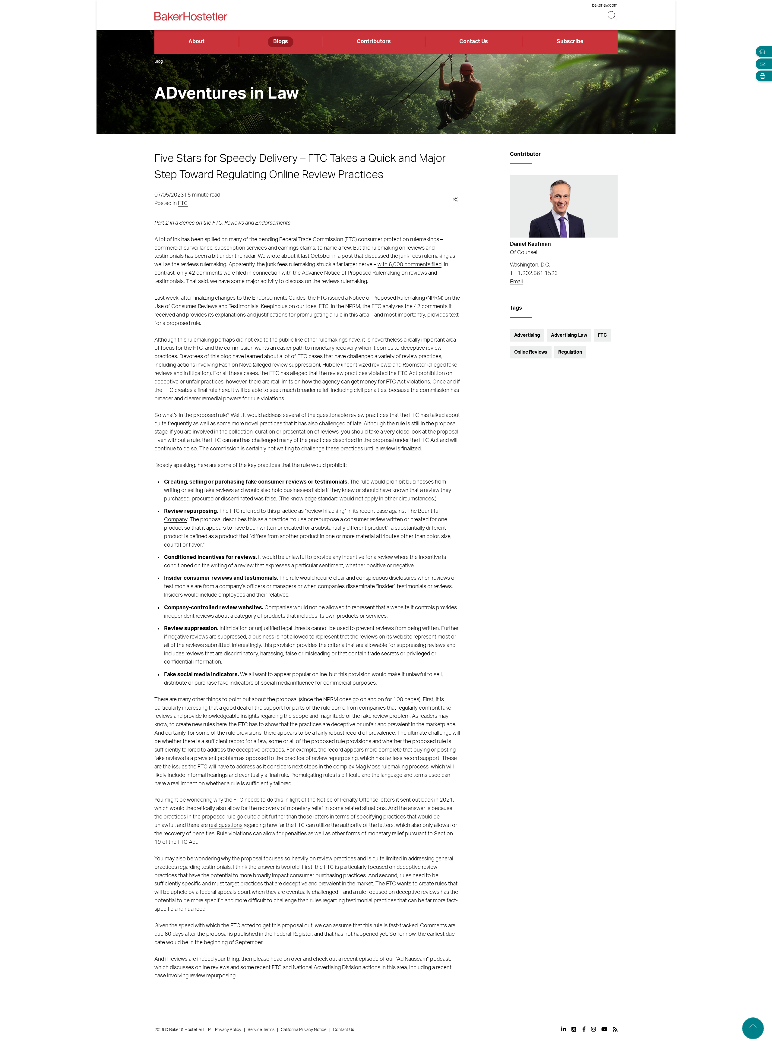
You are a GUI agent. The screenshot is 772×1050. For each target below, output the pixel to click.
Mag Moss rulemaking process (392, 767)
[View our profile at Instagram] (593, 1029)
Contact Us (473, 41)
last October (316, 256)
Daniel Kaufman (530, 244)
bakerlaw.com (605, 5)
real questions (225, 825)
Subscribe (570, 41)
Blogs (280, 41)
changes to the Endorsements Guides (260, 298)
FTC (183, 203)
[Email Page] (761, 64)
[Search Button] (613, 16)
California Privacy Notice (304, 1030)
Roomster (414, 365)
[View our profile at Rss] (615, 1029)
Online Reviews (531, 352)
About (196, 41)
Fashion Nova (235, 365)
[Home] (761, 51)
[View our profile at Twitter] (574, 1029)
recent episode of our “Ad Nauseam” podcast (396, 959)
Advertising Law (569, 335)
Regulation (570, 352)
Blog (158, 61)
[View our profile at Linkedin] (563, 1029)
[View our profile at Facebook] (584, 1029)
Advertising (527, 335)
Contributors (374, 41)
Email (516, 282)
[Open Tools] (761, 76)
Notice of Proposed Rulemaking (387, 298)
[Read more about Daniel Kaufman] (564, 206)
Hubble (331, 365)
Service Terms (261, 1030)
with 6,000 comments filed (409, 264)
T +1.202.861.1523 (534, 273)
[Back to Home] (190, 16)
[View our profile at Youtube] (604, 1029)
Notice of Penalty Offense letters (356, 800)
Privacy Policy (228, 1030)
